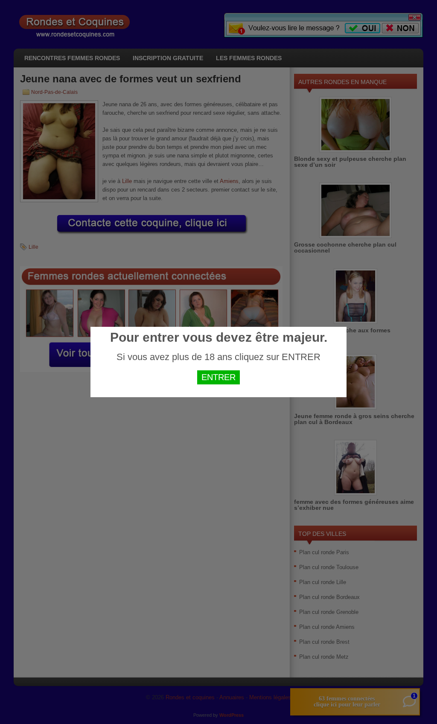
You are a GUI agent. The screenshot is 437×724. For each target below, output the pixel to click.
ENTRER (218, 377)
